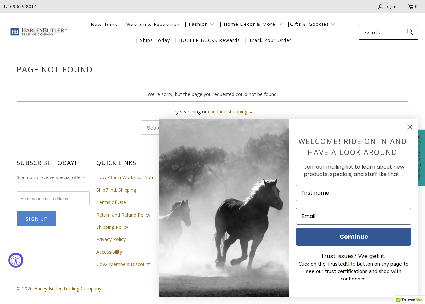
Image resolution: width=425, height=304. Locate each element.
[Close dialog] (410, 127)
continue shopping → (230, 111)
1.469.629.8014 (20, 6)
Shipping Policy (112, 227)
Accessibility (109, 252)
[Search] (410, 32)
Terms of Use (111, 202)
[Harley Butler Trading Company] (37, 33)
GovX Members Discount (123, 264)
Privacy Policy (111, 239)
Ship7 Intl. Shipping (116, 190)
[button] (199, 24)
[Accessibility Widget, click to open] (15, 260)
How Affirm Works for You (124, 177)
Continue (353, 236)
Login (391, 6)
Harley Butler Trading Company (68, 288)
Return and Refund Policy (123, 215)
